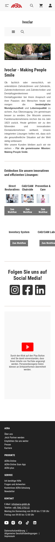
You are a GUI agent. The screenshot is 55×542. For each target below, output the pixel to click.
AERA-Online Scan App (15, 464)
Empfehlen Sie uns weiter (16, 441)
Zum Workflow (12, 210)
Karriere (8, 448)
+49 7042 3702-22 (21, 507)
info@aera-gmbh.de (20, 504)
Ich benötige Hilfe (12, 480)
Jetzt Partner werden (14, 437)
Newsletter (9, 491)
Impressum (9, 536)
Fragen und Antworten (14, 484)
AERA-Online (10, 461)
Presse (7, 444)
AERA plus (9, 468)
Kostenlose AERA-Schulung (17, 487)
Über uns (8, 434)
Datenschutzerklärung (14, 530)
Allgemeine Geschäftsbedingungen (20, 533)
